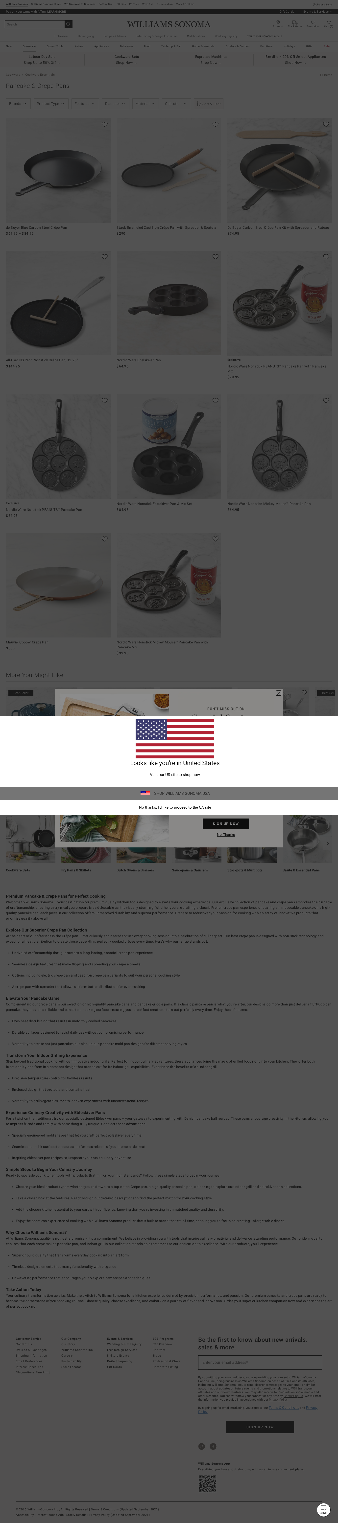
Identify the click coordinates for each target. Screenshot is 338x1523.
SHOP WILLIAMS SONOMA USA (182, 793)
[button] (324, 1510)
